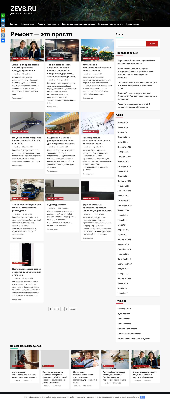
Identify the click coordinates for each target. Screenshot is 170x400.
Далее (72, 309)
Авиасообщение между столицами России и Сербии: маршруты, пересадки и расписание (137, 96)
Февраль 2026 (124, 147)
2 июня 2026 (87, 386)
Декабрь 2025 (124, 156)
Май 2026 (122, 132)
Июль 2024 (123, 215)
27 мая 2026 (117, 383)
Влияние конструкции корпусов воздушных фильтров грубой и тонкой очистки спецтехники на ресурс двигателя (135, 72)
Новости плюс (124, 324)
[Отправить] (2, 40)
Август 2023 (123, 269)
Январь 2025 (123, 186)
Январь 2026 (123, 152)
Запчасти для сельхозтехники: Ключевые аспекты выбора (97, 67)
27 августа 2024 (27, 278)
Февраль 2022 (124, 278)
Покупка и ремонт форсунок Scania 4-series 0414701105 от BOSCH (26, 140)
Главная (14, 24)
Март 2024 (123, 234)
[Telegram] (2, 20)
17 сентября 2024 (63, 208)
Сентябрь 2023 (125, 264)
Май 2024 (122, 225)
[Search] (158, 24)
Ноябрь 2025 (124, 161)
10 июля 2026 (26, 380)
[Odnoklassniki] (2, 30)
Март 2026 (123, 142)
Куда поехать (132, 24)
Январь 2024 (123, 244)
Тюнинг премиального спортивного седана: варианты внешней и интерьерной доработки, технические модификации (61, 70)
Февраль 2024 (124, 239)
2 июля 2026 (57, 386)
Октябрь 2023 (124, 259)
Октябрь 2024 (124, 200)
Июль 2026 (123, 122)
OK (142, 397)
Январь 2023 (123, 273)
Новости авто (27, 24)
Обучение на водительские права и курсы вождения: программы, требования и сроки (137, 85)
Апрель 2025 (124, 176)
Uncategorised (124, 309)
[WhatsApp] (2, 15)
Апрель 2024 (124, 230)
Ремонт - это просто (20, 58)
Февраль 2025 (124, 181)
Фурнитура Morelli (56, 204)
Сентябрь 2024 (125, 205)
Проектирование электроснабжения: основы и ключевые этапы (97, 140)
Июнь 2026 (123, 127)
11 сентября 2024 (98, 214)
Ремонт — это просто (48, 24)
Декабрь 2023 (124, 249)
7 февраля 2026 (62, 80)
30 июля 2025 (97, 74)
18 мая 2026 (26, 74)
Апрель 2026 (124, 137)
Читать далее (17, 98)
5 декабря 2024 (62, 147)
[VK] (2, 25)
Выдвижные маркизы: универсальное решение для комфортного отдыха (60, 140)
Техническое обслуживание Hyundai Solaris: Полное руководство (26, 207)
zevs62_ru (17, 74)
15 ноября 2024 (27, 214)
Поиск (119, 34)
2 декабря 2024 (98, 147)
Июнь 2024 (123, 220)
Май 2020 (122, 288)
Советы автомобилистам (110, 24)
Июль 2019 (123, 293)
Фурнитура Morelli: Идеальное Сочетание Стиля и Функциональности (97, 207)
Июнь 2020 (123, 283)
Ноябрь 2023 (124, 254)
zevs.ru (23, 9)
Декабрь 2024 (124, 191)
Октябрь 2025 (124, 166)
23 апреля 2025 (27, 147)
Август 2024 (123, 210)
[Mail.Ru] (2, 35)
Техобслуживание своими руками (78, 24)
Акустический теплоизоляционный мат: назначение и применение (136, 62)
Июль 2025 (123, 171)
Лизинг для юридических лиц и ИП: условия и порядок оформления (25, 67)
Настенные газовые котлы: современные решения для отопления (26, 272)
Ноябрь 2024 (124, 195)
